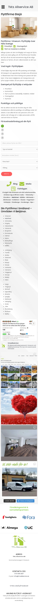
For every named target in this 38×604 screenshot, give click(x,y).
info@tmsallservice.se (21, 576)
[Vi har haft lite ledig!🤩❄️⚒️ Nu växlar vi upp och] (19, 480)
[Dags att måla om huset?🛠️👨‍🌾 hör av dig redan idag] (19, 370)
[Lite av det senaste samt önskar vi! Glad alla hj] (19, 406)
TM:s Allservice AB (19, 7)
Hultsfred (15, 197)
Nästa (6, 174)
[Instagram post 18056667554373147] (19, 443)
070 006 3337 (19, 574)
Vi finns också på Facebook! (19, 586)
